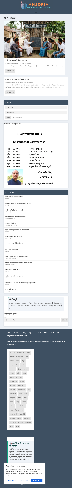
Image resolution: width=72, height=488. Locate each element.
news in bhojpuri (16, 357)
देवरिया (22, 381)
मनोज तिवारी (13, 414)
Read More (10, 71)
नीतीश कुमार (21, 385)
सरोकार (24, 82)
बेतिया (11, 402)
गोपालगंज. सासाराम (23, 369)
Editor (12, 63)
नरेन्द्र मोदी (12, 385)
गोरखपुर (12, 373)
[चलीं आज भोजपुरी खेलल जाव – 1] (34, 39)
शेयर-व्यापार (7, 291)
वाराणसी (20, 422)
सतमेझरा (7, 199)
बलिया (19, 398)
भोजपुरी (12, 406)
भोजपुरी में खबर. (14, 410)
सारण (11, 426)
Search (6, 317)
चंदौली (18, 373)
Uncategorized (9, 225)
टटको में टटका (13, 381)
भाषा (23, 63)
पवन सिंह (12, 390)
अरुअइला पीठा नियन (10, 223)
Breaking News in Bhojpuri (20, 353)
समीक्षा (11, 308)
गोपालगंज (12, 369)
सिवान (17, 426)
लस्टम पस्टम (27, 418)
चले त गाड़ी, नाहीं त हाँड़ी (11, 250)
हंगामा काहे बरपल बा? (11, 289)
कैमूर (23, 361)
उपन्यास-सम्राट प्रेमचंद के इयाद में (13, 236)
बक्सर (20, 394)
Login (8, 117)
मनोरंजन (7, 271)
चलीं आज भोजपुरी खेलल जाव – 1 (16, 60)
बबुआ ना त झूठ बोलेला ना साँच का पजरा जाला (17, 256)
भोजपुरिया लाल (8, 218)
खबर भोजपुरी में (14, 365)
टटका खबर (19, 377)
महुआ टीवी (22, 414)
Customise (12, 480)
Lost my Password (17, 117)
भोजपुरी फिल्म (20, 406)
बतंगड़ (25, 394)
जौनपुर (12, 377)
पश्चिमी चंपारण (21, 390)
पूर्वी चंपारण (13, 394)
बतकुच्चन (12, 398)
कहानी (6, 258)
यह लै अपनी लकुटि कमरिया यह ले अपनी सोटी (17, 230)
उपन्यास (27, 306)
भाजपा (24, 402)
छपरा (24, 373)
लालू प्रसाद (13, 422)
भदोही (17, 402)
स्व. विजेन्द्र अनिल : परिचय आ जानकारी (15, 217)
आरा (26, 357)
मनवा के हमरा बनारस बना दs (12, 269)
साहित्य (10, 212)
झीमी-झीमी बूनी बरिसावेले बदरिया (13, 197)
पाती (29, 390)
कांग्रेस (17, 361)
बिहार (25, 398)
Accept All (36, 480)
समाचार (7, 284)
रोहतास (19, 418)
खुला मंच (44, 306)
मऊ (22, 410)
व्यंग (59, 306)
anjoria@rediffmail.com (17, 336)
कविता (6, 212)
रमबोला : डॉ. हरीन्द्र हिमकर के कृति (14, 210)
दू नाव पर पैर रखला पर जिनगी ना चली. (17, 80)
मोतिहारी (12, 418)
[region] (24, 473)
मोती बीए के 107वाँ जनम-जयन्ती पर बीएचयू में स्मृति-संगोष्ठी (20, 283)
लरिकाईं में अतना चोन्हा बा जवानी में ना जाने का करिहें (18, 263)
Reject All (24, 480)
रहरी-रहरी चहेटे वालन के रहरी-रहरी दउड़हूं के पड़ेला (18, 204)
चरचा (6, 265)
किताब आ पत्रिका (39, 303)
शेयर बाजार (28, 422)
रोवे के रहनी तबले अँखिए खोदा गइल (14, 243)
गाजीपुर (23, 365)
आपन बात (20, 306)
